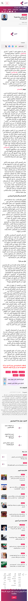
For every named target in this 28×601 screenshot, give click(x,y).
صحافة (23, 535)
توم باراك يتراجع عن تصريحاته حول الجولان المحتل (16, 506)
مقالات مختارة (22, 9)
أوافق (14, 597)
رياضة (23, 512)
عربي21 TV (9, 575)
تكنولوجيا (9, 579)
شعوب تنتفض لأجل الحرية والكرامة (8, 443)
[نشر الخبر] (6, 46)
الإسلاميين (14, 72)
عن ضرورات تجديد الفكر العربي (9, 426)
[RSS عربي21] (2, 11)
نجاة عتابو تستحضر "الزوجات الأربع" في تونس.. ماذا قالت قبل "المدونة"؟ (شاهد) (16, 529)
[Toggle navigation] (7, 3)
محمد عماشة (24, 22)
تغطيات (19, 577)
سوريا (5, 582)
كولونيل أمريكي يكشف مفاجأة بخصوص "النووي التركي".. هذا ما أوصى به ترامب (16, 497)
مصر (5, 586)
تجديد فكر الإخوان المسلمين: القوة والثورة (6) (17, 465)
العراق (5, 578)
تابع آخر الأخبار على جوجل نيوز (16, 379)
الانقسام (19, 89)
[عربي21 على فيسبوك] (15, 11)
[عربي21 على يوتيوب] (10, 11)
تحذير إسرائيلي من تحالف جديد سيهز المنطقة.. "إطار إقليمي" (17, 488)
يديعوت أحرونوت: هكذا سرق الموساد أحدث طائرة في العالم (17, 538)
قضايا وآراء (10, 7)
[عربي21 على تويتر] (12, 11)
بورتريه (4, 9)
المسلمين (6, 147)
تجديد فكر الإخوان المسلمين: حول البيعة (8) (9, 436)
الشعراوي (23, 53)
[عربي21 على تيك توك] (5, 11)
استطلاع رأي (13, 585)
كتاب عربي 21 (17, 7)
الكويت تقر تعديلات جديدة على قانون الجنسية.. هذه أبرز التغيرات (17, 547)
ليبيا (5, 580)
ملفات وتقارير (19, 585)
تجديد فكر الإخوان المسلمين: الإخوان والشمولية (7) (19, 458)
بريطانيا (4, 584)
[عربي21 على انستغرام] (7, 11)
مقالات (24, 7)
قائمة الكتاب (15, 9)
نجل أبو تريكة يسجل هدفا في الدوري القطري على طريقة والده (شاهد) (17, 515)
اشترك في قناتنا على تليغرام (16, 383)
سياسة (23, 474)
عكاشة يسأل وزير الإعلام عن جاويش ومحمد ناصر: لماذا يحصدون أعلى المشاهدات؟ (17, 478)
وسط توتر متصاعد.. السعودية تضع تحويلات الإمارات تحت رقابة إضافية (17, 565)
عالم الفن (9, 577)
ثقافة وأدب (22, 524)
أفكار (15, 583)
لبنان (5, 587)
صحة (10, 581)
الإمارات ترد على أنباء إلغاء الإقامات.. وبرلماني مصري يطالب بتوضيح (17, 556)
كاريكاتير (9, 9)
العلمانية (22, 68)
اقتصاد (19, 579)
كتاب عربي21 (14, 576)
